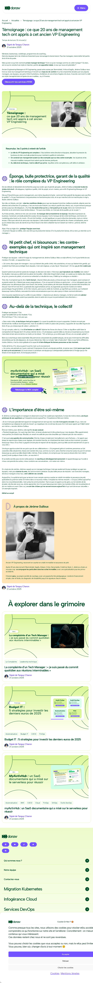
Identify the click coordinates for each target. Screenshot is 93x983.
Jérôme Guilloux (80, 69)
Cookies (54, 973)
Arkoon (42, 567)
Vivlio (65, 69)
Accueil (5, 20)
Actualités (15, 20)
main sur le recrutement (41, 346)
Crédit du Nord (65, 567)
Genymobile (55, 567)
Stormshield (58, 69)
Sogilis (71, 69)
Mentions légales (70, 973)
